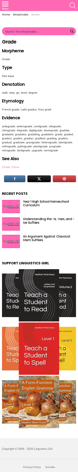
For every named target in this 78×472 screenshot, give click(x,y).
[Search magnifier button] (72, 31)
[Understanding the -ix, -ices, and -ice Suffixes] (11, 224)
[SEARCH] (73, 6)
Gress (15, 167)
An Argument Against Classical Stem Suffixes (46, 238)
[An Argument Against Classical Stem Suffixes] (11, 241)
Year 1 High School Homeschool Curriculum (46, 203)
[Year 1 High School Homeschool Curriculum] (11, 206)
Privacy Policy (32, 467)
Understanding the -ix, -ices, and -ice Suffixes (48, 221)
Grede (6, 167)
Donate (50, 467)
